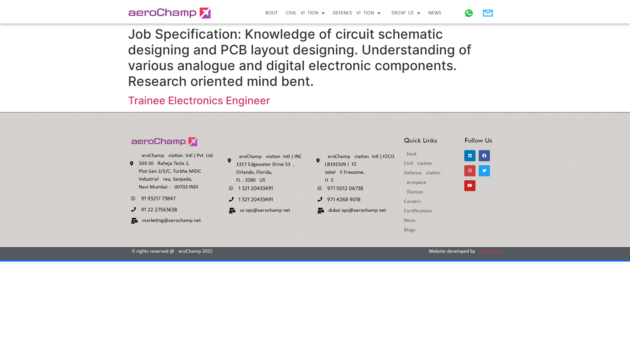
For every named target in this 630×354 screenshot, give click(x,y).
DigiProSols (490, 251)
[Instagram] (469, 170)
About (270, 13)
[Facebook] (484, 155)
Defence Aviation (353, 13)
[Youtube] (469, 185)
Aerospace (401, 13)
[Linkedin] (469, 155)
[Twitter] (484, 170)
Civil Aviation (302, 13)
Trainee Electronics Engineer (199, 100)
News (434, 13)
